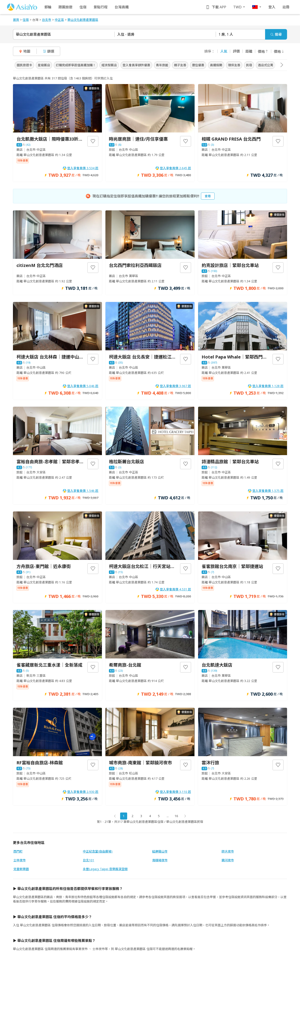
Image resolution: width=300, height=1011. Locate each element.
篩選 (50, 51)
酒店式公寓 (265, 65)
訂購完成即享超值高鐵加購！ (76, 65)
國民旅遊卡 (24, 65)
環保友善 (234, 65)
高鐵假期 (216, 65)
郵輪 (47, 7)
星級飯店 (44, 65)
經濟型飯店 (109, 65)
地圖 (26, 51)
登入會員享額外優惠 (136, 65)
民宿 (249, 65)
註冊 (285, 7)
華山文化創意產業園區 (33, 34)
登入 (271, 7)
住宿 (83, 7)
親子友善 (180, 65)
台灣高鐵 (122, 7)
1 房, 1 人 (226, 34)
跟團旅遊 (65, 7)
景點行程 (101, 7)
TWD (237, 7)
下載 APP (219, 7)
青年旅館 (162, 65)
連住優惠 (198, 65)
